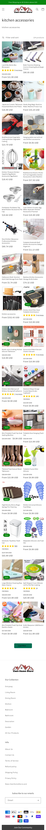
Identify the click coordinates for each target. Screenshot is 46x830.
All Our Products (12, 733)
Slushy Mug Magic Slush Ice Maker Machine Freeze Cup (32, 105)
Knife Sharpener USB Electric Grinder (33, 626)
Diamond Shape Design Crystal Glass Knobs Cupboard (31, 391)
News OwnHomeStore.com (16, 784)
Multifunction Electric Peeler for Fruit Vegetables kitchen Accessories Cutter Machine (33, 175)
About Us (9, 749)
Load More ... (23, 646)
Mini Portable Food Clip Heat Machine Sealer (12, 626)
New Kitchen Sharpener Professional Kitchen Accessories (10, 241)
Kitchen (8, 704)
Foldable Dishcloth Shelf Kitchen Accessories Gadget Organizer (32, 244)
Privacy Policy (10, 778)
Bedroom (9, 710)
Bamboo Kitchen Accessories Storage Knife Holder (33, 278)
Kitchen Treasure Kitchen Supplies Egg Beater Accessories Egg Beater (10, 174)
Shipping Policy (11, 772)
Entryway (9, 686)
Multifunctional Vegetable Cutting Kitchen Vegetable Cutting (11, 139)
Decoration (9, 721)
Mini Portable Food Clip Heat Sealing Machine (12, 434)
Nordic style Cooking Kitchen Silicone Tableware (12, 350)
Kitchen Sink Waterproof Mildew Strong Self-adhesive (12, 390)
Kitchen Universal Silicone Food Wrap (32, 506)
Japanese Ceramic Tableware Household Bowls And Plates (12, 105)
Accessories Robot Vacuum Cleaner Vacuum (32, 350)
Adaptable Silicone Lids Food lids (33, 542)
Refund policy (10, 766)
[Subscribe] (38, 800)
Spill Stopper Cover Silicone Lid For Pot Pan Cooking (33, 584)
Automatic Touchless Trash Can (11, 542)
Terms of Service (12, 761)
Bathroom (9, 715)
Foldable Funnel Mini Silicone (30, 470)
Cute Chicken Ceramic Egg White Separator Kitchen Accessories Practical (32, 209)
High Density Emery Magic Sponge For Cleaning (11, 506)
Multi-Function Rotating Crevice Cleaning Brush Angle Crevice (33, 67)
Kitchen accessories (9, 314)
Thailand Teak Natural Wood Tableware (12, 470)
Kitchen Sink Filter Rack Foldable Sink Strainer (31, 311)
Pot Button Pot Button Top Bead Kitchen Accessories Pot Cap (12, 209)
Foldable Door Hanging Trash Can (33, 434)
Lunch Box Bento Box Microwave (9, 66)
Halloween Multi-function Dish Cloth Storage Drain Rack (12, 278)
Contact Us (9, 755)
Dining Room (10, 698)
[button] (3, 9)
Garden (8, 727)
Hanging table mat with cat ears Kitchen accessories (32, 138)
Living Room (10, 692)
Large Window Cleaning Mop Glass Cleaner (12, 584)
